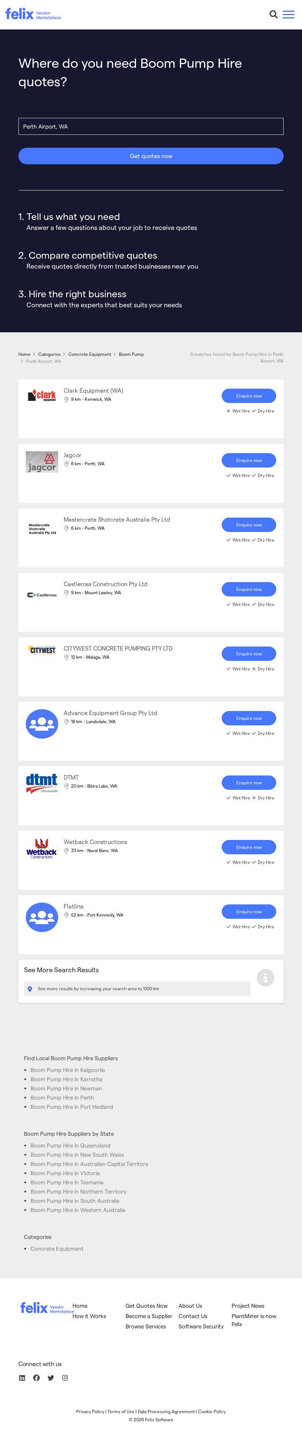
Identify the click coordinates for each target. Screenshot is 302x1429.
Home (80, 1305)
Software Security (201, 1326)
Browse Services (146, 1326)
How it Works (89, 1316)
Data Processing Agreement (166, 1411)
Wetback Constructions (95, 841)
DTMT (71, 777)
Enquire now (249, 395)
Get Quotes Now (147, 1305)
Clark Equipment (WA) (93, 390)
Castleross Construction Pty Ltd (106, 583)
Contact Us (193, 1316)
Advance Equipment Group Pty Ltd (110, 712)
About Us (190, 1305)
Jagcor (72, 454)
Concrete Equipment (57, 1248)
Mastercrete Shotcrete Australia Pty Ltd (117, 519)
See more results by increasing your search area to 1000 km (98, 988)
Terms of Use (121, 1411)
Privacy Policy (90, 1411)
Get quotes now (151, 155)
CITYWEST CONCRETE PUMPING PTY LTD (118, 648)
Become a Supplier (149, 1316)
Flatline (74, 906)
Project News (248, 1305)
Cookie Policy (212, 1411)
